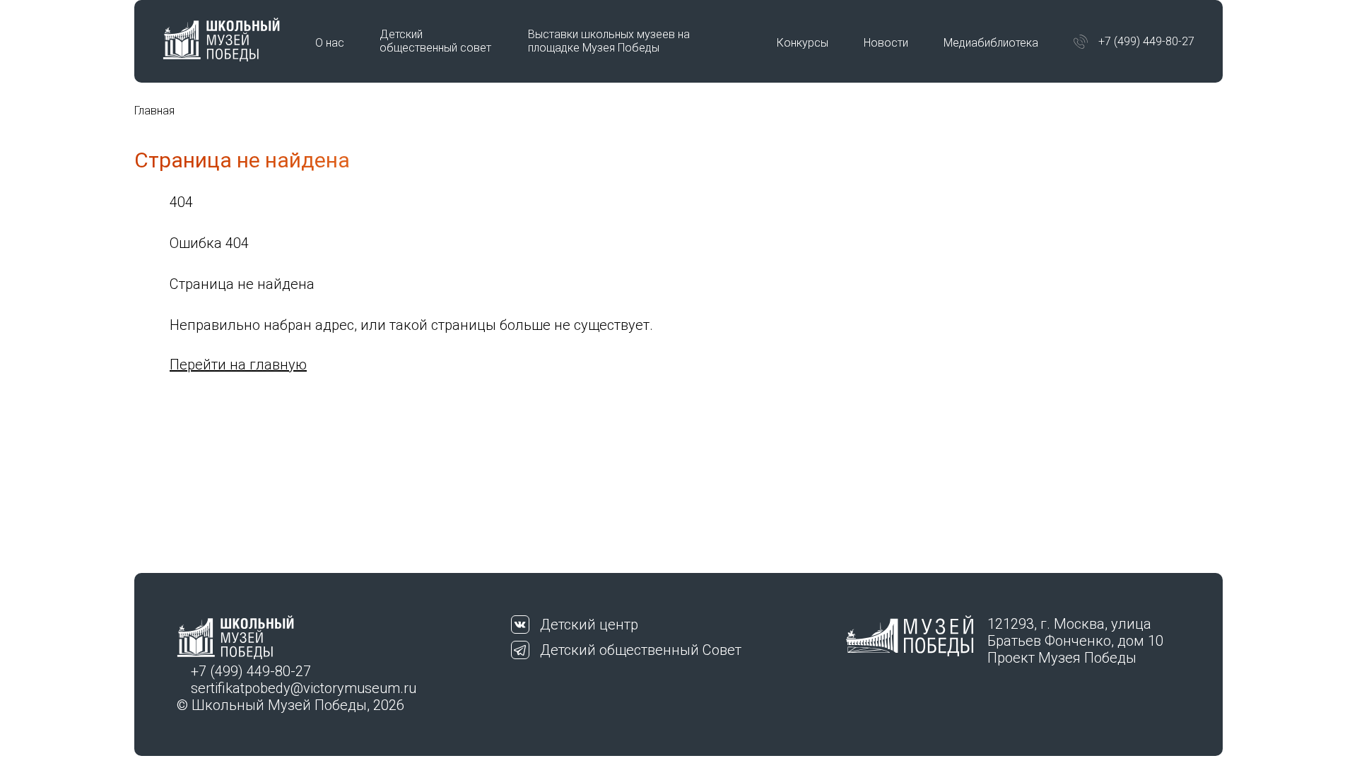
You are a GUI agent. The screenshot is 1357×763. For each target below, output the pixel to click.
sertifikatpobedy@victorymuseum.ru (303, 688)
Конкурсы (802, 42)
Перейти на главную (238, 364)
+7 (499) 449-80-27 (1146, 41)
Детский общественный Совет (640, 649)
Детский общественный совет (435, 41)
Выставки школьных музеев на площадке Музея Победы (609, 41)
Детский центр (589, 624)
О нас (329, 42)
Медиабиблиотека (991, 42)
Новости (886, 42)
